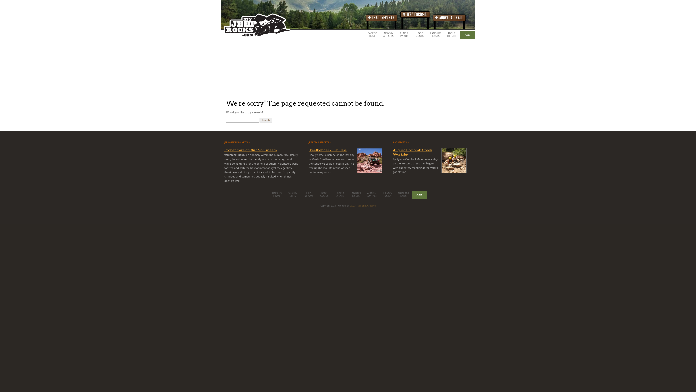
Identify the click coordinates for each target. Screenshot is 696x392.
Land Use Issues (435, 35)
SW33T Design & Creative (363, 205)
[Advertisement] (109, 68)
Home (372, 36)
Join (467, 34)
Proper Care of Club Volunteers (250, 150)
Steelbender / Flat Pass (328, 150)
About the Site (451, 35)
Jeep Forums (416, 14)
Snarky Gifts (292, 194)
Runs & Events (404, 35)
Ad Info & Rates (403, 194)
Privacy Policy (387, 194)
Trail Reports (382, 18)
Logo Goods (420, 35)
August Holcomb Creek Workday (412, 152)
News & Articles (388, 35)
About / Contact (371, 194)
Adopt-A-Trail (450, 18)
